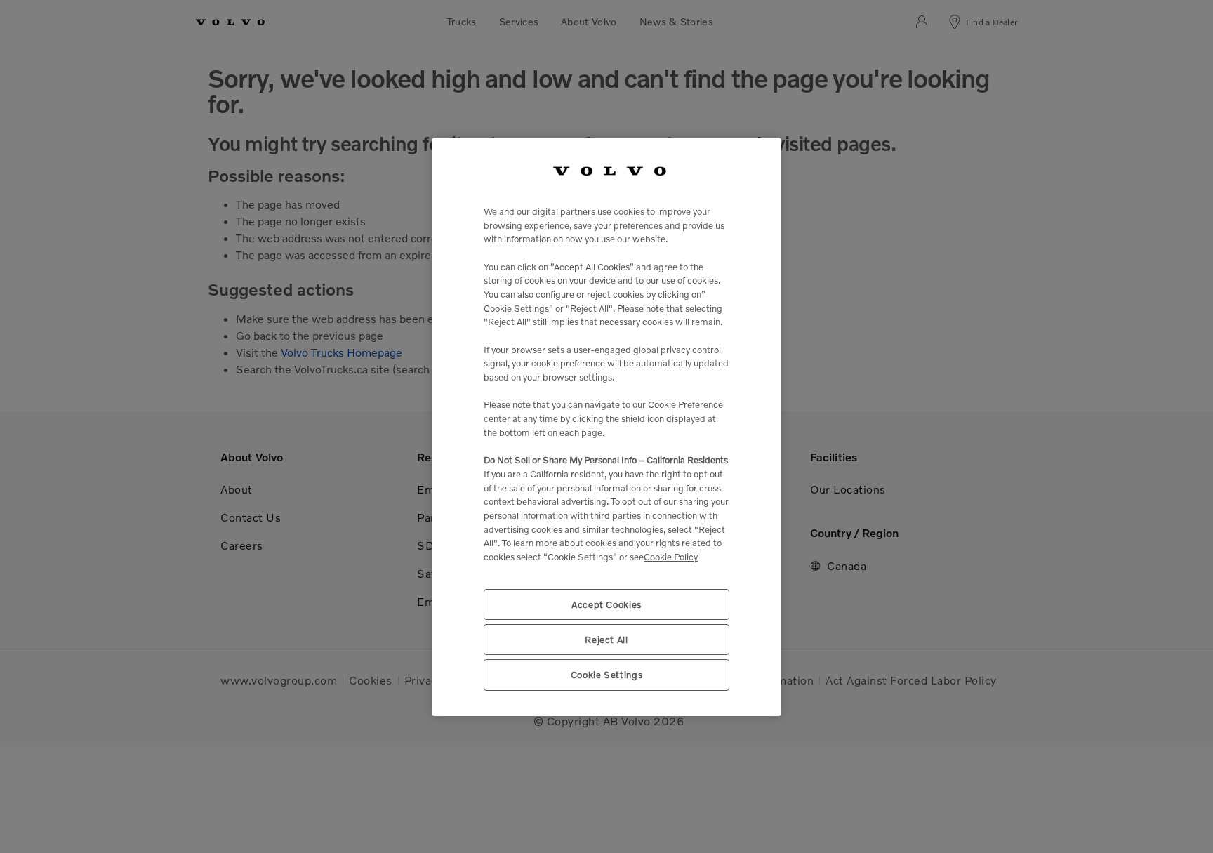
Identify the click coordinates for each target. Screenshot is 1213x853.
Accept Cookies (606, 603)
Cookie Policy (671, 556)
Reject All (606, 639)
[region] (606, 427)
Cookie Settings (607, 674)
